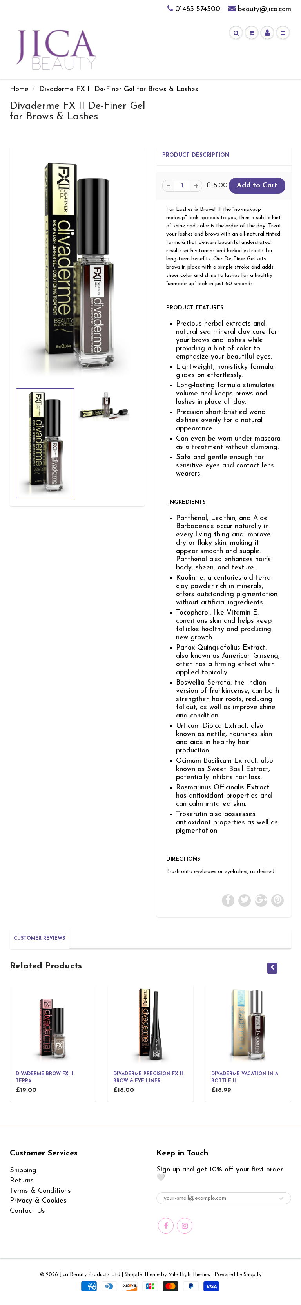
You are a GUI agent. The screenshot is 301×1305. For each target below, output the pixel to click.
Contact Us (27, 1211)
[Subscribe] (281, 1198)
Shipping (23, 1170)
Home (19, 89)
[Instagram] (184, 1226)
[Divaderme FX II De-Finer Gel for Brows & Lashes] (77, 268)
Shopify (133, 1274)
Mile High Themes (189, 1274)
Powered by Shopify (237, 1274)
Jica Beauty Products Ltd (90, 1274)
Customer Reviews (39, 938)
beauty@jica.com (264, 9)
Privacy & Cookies (38, 1200)
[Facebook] (166, 1226)
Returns (22, 1180)
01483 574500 (197, 9)
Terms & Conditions (40, 1191)
